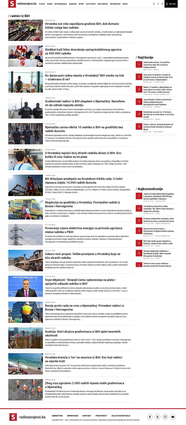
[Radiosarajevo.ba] (27, 417)
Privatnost (101, 415)
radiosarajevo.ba (76, 420)
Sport (81, 4)
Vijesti (42, 4)
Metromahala (61, 4)
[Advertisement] (156, 34)
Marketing (57, 415)
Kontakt (87, 415)
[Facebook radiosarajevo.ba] (150, 417)
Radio (125, 4)
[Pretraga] (158, 4)
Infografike (115, 4)
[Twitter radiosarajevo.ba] (157, 417)
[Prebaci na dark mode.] (154, 4)
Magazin (73, 4)
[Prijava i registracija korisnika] (162, 4)
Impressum (72, 415)
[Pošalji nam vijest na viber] (165, 417)
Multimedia (103, 4)
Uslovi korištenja (121, 415)
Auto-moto (91, 4)
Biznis (49, 4)
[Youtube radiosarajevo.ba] (173, 417)
